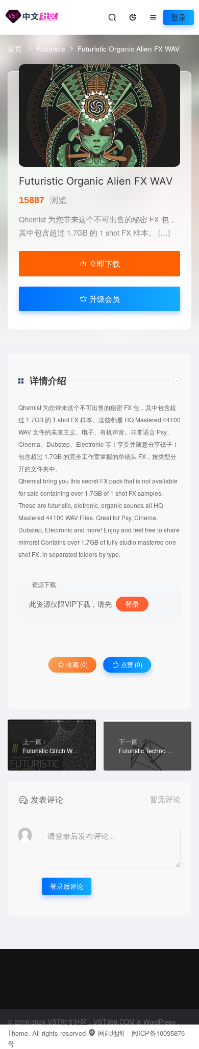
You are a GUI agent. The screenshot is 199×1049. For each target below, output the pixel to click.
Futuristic (50, 48)
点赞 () (130, 664)
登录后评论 (66, 886)
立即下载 (103, 263)
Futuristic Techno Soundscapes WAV (148, 750)
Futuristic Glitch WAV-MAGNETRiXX (52, 750)
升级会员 (103, 298)
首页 (16, 48)
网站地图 (110, 1033)
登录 (178, 17)
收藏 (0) (76, 664)
